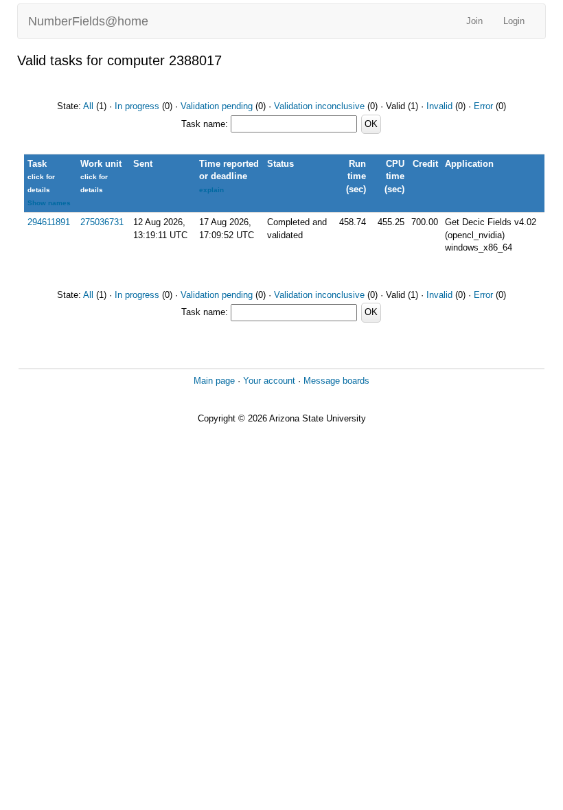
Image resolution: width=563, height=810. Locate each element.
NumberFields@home (88, 21)
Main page (214, 380)
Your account (269, 380)
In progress (137, 106)
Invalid (439, 106)
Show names (49, 203)
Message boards (336, 380)
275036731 (102, 222)
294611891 (48, 222)
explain (211, 190)
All (88, 106)
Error (483, 106)
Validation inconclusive (319, 106)
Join (474, 21)
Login (514, 21)
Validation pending (217, 106)
